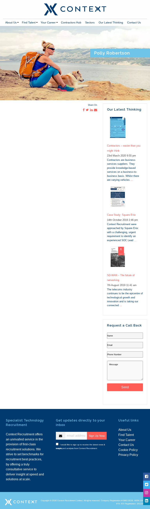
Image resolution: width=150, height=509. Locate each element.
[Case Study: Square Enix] (125, 198)
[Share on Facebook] (84, 110)
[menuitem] (11, 22)
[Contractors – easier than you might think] (125, 129)
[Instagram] (146, 493)
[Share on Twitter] (87, 110)
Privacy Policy (128, 454)
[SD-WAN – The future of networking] (125, 259)
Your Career (48, 22)
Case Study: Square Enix (121, 214)
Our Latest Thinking (111, 22)
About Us (11, 22)
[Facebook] (146, 476)
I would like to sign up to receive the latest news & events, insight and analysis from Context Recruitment (80, 446)
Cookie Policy (128, 450)
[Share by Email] (95, 110)
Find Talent (29, 22)
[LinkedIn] (146, 501)
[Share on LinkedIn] (91, 110)
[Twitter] (146, 484)
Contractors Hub (71, 22)
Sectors (90, 22)
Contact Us (134, 22)
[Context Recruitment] (75, 9)
